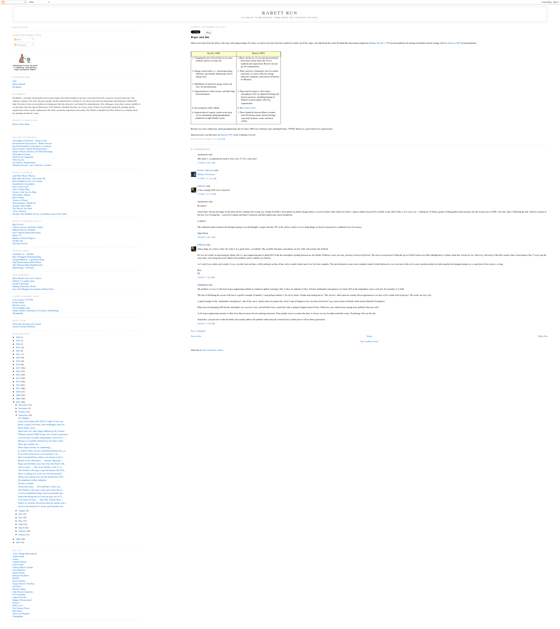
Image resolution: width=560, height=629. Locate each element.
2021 (18, 354)
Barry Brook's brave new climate (27, 278)
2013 (18, 381)
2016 (18, 371)
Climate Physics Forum (23, 567)
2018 (18, 364)
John (14, 80)
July (21, 513)
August (22, 510)
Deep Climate (19, 572)
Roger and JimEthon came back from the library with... (42, 463)
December (23, 404)
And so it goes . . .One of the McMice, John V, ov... (40, 466)
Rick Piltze (17, 610)
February (23, 530)
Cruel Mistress (19, 569)
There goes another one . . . (30, 444)
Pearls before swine (26, 427)
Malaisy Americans (206, 174)
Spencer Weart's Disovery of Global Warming (32, 151)
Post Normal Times (21, 608)
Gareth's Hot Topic (21, 283)
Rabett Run (280, 13)
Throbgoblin (18, 313)
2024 (18, 343)
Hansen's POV (226, 134)
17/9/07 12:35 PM (206, 194)
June (21, 517)
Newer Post (196, 336)
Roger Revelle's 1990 (380, 42)
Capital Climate (19, 561)
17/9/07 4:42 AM (206, 162)
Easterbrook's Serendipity (24, 183)
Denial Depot (18, 302)
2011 (18, 388)
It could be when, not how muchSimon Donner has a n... (42, 450)
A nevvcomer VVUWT (23, 299)
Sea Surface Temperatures (24, 162)
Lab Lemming (19, 594)
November (23, 408)
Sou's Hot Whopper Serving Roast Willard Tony (33, 289)
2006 (18, 538)
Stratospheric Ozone (21, 154)
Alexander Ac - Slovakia (23, 253)
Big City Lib (18, 224)
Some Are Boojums (21, 613)
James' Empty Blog (21, 189)
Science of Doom (20, 200)
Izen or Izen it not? (21, 186)
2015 (18, 374)
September (23, 415)
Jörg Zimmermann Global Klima (27, 262)
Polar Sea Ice (18, 159)
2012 (18, 384)
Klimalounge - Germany (23, 267)
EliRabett (201, 185)
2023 (18, 347)
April (21, 524)
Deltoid (16, 578)
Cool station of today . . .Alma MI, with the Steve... (40, 499)
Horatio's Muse (19, 588)
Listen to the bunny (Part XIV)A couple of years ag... (41, 421)
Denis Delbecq (19, 580)
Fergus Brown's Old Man (23, 583)
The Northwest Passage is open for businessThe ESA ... (42, 470)
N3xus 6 (16, 602)
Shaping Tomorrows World (24, 286)
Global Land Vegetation (23, 156)
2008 (18, 398)
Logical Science (20, 597)
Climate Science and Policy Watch (28, 227)
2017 (18, 367)
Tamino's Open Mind (22, 205)
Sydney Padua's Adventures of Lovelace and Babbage (36, 310)
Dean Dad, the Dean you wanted (27, 323)
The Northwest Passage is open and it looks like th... (41, 489)
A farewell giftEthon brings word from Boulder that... (41, 493)
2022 (18, 350)
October (22, 411)
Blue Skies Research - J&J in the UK (29, 178)
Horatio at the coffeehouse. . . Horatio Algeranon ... (40, 460)
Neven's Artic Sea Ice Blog (24, 191)
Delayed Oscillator (21, 575)
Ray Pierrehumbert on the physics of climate (32, 146)
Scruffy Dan (18, 240)
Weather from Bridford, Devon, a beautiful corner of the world (39, 213)
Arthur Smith (18, 556)
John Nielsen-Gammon (23, 591)
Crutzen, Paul (249, 107)
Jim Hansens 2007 (452, 42)
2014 (18, 378)
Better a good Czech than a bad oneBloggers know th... (42, 424)
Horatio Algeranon (205, 170)
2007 (18, 401)
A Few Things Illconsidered (25, 553)
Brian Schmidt (19, 83)
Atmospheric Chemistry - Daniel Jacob (30, 140)
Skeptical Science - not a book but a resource (32, 165)
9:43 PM (221, 139)
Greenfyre (17, 586)
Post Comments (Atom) (213, 349)
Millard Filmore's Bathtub (24, 229)
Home (369, 336)
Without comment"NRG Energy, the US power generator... (43, 434)
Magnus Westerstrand (22, 599)
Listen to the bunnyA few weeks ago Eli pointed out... (41, 506)
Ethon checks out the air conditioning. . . (35, 447)
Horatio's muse (19, 305)
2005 (18, 542)
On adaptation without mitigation (32, 479)
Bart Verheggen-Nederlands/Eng (27, 256)
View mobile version (369, 341)
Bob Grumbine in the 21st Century (27, 181)
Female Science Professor (24, 326)
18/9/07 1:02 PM (206, 277)
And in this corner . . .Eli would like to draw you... (40, 486)
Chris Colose (18, 564)
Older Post (542, 336)
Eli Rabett (17, 86)
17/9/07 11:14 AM (207, 178)
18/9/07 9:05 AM (206, 237)
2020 (18, 357)
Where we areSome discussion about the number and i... (42, 502)
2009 (18, 395)
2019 (18, 361)
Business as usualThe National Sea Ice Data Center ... (41, 440)
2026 (18, 337)
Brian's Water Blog (21, 124)
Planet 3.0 (17, 235)
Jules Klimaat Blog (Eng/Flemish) (27, 264)
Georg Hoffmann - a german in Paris (28, 259)
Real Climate (18, 197)
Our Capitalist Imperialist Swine (27, 232)
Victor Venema (19, 211)
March (22, 527)
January (22, 534)
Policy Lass (18, 605)
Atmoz (16, 559)
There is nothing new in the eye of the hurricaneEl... (40, 473)
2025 (18, 340)
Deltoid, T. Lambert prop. (24, 280)
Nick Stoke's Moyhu (21, 194)
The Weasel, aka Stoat (22, 208)
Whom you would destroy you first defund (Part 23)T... (41, 476)
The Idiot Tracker (20, 243)
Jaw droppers (24, 417)
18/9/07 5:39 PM (206, 323)
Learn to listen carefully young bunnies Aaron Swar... (41, 437)
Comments (21, 44)
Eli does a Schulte (26, 483)
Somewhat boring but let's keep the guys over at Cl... (41, 496)
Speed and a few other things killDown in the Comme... (42, 430)
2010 (18, 391)
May (21, 520)
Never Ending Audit (21, 307)
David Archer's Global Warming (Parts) (30, 148)
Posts (18, 39)
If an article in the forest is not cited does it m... (39, 453)
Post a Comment (198, 330)
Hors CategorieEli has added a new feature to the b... (41, 457)
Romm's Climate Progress (24, 238)
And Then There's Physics (24, 175)
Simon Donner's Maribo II (24, 202)
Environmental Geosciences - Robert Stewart (32, 143)
